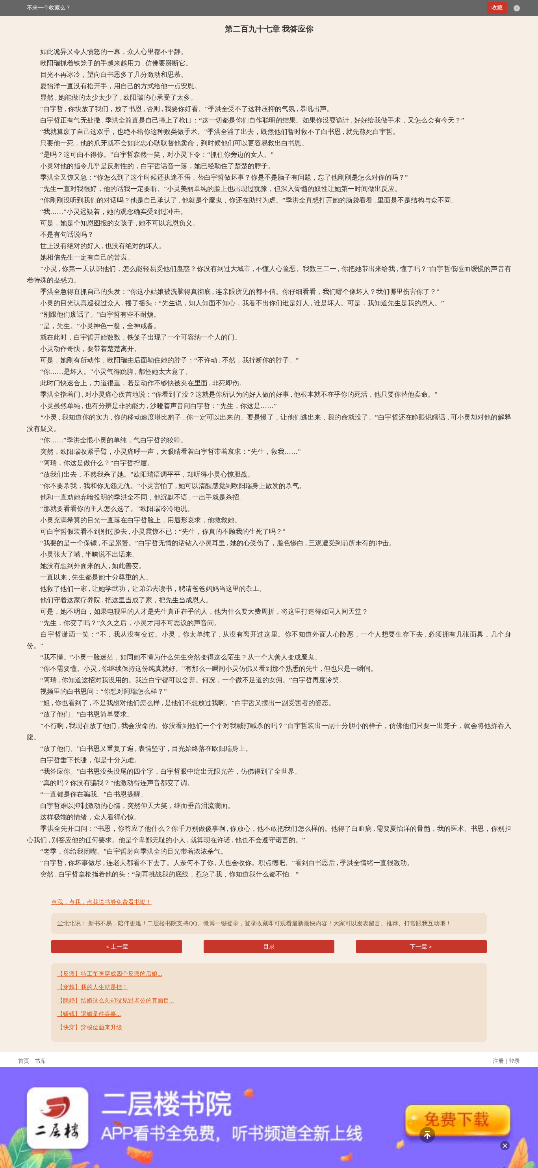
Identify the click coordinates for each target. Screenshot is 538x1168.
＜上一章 (116, 946)
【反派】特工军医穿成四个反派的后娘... (109, 974)
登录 (514, 1061)
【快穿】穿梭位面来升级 (89, 1027)
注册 (498, 1061)
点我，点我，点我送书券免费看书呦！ (101, 902)
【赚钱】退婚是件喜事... (89, 1014)
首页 (23, 1061)
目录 (269, 946)
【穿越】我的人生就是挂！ (92, 987)
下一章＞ (421, 946)
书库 (40, 1061)
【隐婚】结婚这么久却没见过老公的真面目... (115, 1000)
